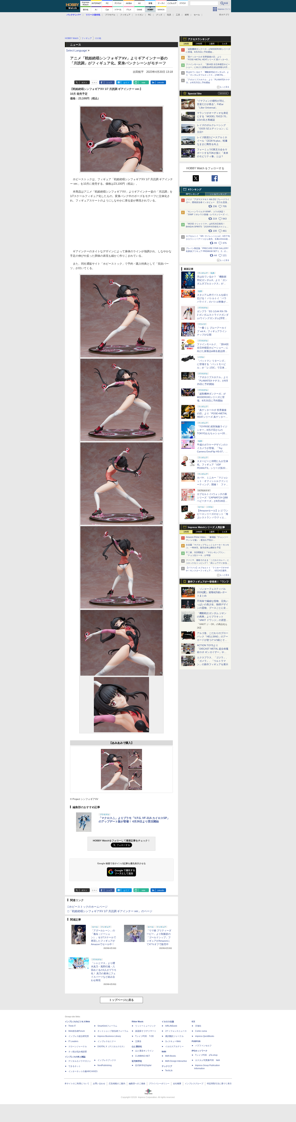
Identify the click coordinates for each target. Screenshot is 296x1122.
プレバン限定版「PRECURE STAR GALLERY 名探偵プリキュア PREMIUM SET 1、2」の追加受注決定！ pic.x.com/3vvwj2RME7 (207, 251)
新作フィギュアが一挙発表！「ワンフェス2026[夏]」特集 (208, 582)
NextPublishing (104, 1065)
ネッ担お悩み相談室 (77, 1051)
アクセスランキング (198, 39)
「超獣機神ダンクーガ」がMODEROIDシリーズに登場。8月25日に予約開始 (211, 397)
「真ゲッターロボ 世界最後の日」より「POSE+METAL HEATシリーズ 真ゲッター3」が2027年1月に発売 (208, 60)
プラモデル (110, 15)
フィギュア (125, 15)
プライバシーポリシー (159, 1083)
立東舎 (138, 1041)
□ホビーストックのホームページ (87, 906)
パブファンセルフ (203, 1045)
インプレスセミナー (106, 1041)
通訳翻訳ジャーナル (174, 1036)
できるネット (74, 1066)
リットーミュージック (145, 1026)
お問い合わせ (99, 1083)
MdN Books (170, 1056)
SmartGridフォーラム (107, 1026)
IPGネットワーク (199, 1051)
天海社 (198, 1026)
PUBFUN (196, 1041)
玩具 (169, 15)
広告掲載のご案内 (117, 1083)
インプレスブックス (106, 1060)
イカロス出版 (168, 1021)
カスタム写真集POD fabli (207, 1060)
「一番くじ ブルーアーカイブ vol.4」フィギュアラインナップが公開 (212, 331)
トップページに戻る (121, 999)
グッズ (159, 15)
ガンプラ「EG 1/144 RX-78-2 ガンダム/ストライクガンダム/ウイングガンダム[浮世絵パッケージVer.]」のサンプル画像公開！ (213, 318)
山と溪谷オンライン (144, 1051)
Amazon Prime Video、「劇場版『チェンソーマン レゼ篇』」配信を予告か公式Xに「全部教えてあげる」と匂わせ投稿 (207, 540)
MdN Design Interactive (176, 1061)
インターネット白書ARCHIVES (82, 1071)
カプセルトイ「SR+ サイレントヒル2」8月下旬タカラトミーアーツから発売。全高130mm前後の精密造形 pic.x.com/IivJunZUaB (208, 239)
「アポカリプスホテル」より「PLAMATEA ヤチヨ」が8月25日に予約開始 (212, 380)
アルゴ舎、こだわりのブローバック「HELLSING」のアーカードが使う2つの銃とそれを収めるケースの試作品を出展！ (212, 640)
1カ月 (224, 44)
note (143, 83)
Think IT (72, 1026)
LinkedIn (160, 83)
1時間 (186, 44)
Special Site (195, 93)
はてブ (126, 83)
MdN (164, 1051)
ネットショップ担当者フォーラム (112, 1031)
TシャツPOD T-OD (144, 1036)
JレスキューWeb (173, 1041)
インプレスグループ (194, 1083)
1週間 (211, 44)
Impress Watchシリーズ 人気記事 (206, 527)
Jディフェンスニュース (176, 1031)
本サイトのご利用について (77, 1083)
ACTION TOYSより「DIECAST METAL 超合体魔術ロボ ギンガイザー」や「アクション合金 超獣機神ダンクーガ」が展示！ (212, 652)
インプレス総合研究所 (78, 1036)
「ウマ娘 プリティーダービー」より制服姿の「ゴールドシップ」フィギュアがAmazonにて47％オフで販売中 (159, 937)
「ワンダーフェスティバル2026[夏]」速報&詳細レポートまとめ (212, 592)
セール (197, 15)
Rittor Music (138, 1021)
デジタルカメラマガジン (79, 1061)
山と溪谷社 (137, 1046)
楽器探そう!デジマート (145, 1031)
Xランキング (194, 189)
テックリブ (167, 1066)
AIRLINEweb (171, 1026)
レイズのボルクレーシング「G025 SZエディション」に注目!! (212, 128)
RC (149, 15)
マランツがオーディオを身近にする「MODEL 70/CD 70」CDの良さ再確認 (212, 116)
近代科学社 (137, 1061)
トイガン (139, 15)
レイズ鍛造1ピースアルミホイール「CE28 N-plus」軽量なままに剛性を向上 (212, 141)
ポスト (84, 83)
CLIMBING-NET (142, 1056)
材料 (187, 15)
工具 (178, 15)
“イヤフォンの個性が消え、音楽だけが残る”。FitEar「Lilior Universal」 (212, 104)
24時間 (199, 44)
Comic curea (201, 1031)
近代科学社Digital (143, 1065)
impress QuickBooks (204, 1036)
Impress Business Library (109, 1036)
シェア (109, 83)
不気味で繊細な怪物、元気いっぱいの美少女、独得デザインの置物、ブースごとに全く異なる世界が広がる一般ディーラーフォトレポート (212, 608)
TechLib (168, 1070)
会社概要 (177, 1083)
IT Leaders (73, 1041)
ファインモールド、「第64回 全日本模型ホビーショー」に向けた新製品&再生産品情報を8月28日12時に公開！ (208, 67)
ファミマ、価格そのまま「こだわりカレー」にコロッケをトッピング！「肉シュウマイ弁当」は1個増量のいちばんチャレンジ (207, 563)
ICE (193, 1021)
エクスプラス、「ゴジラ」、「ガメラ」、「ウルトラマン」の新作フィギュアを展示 (212, 661)
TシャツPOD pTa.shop (206, 1055)
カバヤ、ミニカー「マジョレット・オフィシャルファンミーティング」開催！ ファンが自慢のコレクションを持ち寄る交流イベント (212, 484)
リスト (94, 83)
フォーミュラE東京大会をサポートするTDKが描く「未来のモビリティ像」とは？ (212, 153)
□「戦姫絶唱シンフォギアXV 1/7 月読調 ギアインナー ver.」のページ (109, 911)
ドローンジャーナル (77, 1046)
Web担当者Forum (76, 1031)
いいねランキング (218, 194)
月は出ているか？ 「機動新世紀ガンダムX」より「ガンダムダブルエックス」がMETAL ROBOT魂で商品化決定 (212, 283)
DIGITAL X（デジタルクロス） (111, 1046)
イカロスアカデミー (174, 1046)
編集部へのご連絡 (137, 1083)
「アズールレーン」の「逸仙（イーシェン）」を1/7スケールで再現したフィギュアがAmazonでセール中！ (103, 937)
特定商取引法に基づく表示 (219, 1083)
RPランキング (192, 194)
